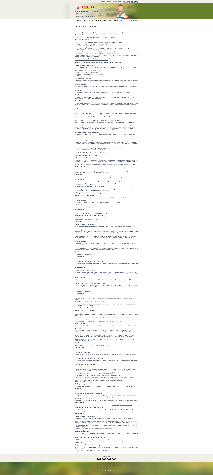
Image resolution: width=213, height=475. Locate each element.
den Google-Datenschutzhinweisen (112, 317)
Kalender (105, 20)
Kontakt (116, 20)
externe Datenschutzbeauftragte (114, 452)
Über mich (85, 20)
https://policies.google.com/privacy (82, 380)
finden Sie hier (118, 321)
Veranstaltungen (98, 20)
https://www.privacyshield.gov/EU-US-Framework (122, 405)
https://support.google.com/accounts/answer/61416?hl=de (95, 149)
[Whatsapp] (124, 2)
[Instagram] (127, 2)
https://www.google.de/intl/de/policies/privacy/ (129, 400)
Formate (91, 20)
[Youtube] (137, 2)
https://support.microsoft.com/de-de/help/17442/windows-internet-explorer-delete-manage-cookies (103, 148)
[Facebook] (129, 2)
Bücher (110, 20)
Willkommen (78, 20)
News (120, 20)
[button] (98, 459)
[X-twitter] (135, 2)
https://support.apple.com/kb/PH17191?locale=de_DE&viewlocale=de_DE (94, 152)
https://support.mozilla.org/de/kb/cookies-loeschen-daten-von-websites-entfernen (99, 147)
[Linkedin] (132, 2)
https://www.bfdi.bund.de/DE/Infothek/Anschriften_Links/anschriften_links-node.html (91, 60)
